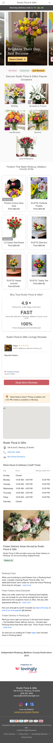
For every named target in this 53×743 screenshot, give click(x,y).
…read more (26, 585)
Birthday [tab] (13, 70)
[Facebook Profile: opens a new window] (26, 704)
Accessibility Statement (40, 734)
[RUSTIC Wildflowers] (8, 348)
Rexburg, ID (8, 560)
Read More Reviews (27, 382)
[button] (47, 737)
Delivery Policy (26, 737)
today (34, 632)
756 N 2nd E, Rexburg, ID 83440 (26, 690)
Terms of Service (9, 734)
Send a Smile (16, 59)
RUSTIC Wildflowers (19, 348)
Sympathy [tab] (24, 70)
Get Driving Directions (16, 457)
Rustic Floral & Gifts (26, 3)
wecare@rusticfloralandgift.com (26, 695)
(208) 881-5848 (13, 452)
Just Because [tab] (38, 70)
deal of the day (42, 607)
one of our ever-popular (11, 610)
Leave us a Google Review (26, 712)
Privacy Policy (23, 734)
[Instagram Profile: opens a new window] (21, 704)
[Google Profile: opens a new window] (32, 704)
